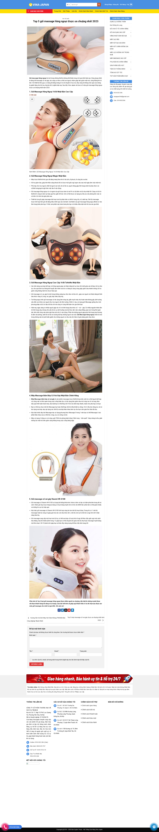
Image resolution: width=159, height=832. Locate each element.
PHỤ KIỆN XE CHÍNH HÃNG (119, 62)
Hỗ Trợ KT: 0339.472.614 (38, 750)
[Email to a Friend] (65, 610)
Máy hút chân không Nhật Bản (121, 687)
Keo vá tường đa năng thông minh (53, 692)
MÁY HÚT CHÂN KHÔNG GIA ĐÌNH (119, 48)
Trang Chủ (57, 11)
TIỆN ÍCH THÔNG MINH (117, 69)
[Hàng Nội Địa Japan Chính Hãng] (44, 4)
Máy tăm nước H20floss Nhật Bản (75, 689)
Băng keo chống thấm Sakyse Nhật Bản (85, 687)
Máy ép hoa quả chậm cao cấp (55, 689)
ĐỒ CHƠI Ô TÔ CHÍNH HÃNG (119, 29)
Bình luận (32, 635)
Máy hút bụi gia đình (123, 689)
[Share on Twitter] (62, 610)
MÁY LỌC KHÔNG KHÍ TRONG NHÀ (119, 53)
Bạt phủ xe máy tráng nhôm (108, 689)
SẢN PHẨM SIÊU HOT (117, 65)
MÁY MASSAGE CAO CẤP (118, 58)
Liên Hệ (74, 11)
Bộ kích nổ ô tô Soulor (104, 687)
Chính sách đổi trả (101, 11)
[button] (112, 4)
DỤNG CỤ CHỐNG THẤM (118, 22)
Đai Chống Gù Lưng (116, 25)
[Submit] (99, 4)
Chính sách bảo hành (86, 11)
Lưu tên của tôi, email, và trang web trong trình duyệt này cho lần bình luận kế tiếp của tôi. (60, 660)
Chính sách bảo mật (89, 718)
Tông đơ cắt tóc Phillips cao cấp (74, 692)
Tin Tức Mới (65, 18)
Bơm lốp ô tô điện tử (92, 689)
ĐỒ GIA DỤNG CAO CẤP (117, 32)
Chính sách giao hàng (117, 11)
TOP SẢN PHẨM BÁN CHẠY (119, 76)
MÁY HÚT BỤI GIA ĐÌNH (117, 43)
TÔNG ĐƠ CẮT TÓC (116, 72)
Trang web (83, 651)
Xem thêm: (49, 172)
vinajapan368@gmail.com (121, 96)
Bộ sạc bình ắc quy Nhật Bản (36, 689)
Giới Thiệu (66, 11)
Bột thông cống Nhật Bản (45, 687)
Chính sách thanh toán (90, 714)
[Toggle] (131, 32)
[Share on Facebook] (59, 610)
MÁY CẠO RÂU (114, 39)
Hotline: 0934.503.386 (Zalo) (39, 742)
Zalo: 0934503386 (119, 100)
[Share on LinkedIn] (72, 610)
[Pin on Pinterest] (69, 610)
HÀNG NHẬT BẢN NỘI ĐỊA (118, 36)
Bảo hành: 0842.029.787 (37, 746)
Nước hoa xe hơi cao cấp (35, 692)
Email (56, 651)
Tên (31, 651)
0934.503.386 (118, 93)
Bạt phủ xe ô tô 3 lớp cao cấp (63, 687)
